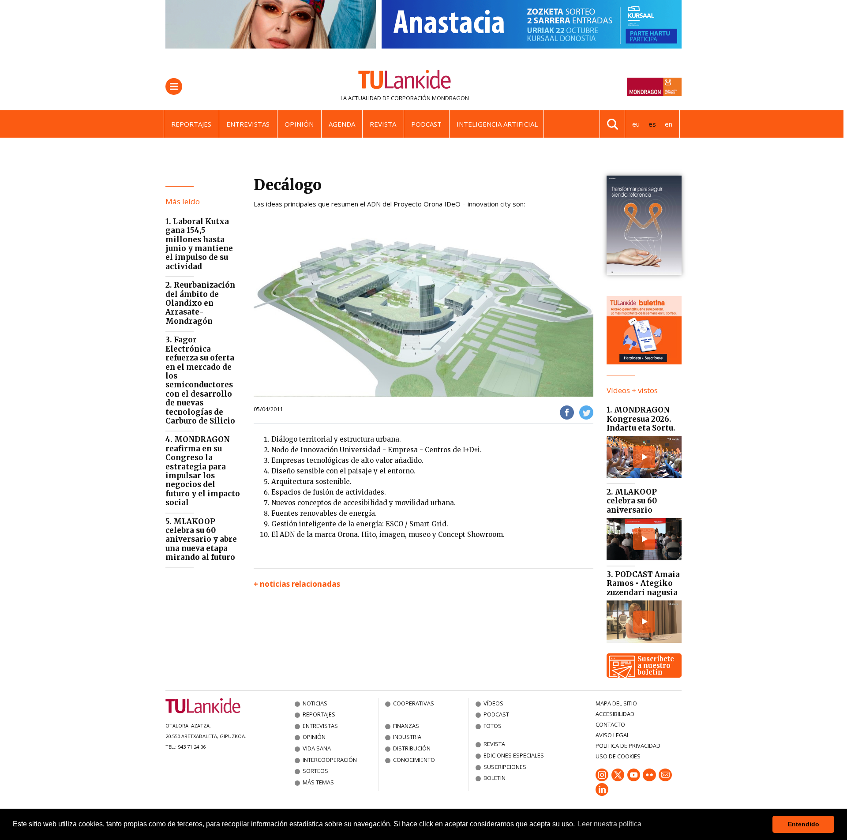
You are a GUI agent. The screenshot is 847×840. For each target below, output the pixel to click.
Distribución (412, 748)
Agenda (342, 124)
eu (636, 124)
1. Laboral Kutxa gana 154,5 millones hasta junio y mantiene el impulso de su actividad (199, 244)
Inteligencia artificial (497, 124)
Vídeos (493, 703)
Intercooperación (330, 760)
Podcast (426, 124)
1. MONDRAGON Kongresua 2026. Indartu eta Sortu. (641, 419)
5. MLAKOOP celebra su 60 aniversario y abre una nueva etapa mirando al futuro (201, 539)
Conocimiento (414, 760)
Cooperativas (413, 703)
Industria (407, 737)
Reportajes (191, 124)
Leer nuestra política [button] (609, 824)
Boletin (494, 778)
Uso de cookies (618, 756)
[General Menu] (173, 86)
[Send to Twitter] (586, 412)
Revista (383, 124)
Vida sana (317, 748)
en (668, 124)
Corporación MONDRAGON (430, 98)
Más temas (318, 782)
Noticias (315, 703)
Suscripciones (504, 767)
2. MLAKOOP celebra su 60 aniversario (632, 501)
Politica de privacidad (628, 746)
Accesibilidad (615, 714)
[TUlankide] (405, 81)
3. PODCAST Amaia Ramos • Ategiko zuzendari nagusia (643, 583)
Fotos (492, 726)
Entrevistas (248, 124)
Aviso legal (613, 735)
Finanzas (406, 726)
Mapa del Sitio (616, 703)
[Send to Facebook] (567, 412)
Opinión (299, 124)
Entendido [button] (803, 824)
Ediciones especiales (513, 755)
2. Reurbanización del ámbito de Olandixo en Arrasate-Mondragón (200, 303)
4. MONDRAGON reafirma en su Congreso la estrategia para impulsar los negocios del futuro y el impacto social (202, 471)
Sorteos (315, 771)
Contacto (610, 724)
